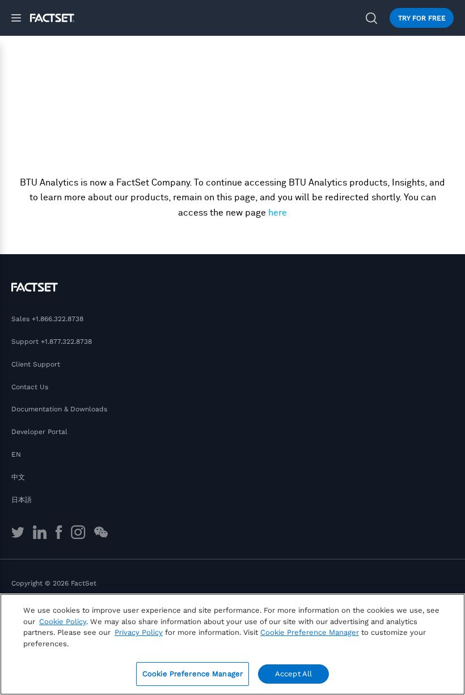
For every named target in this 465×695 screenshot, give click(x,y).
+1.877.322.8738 (66, 342)
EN (16, 454)
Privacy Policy (139, 632)
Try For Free (422, 18)
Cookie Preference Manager (192, 673)
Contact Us (29, 387)
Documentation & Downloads (59, 409)
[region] (232, 644)
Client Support (35, 364)
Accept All (293, 673)
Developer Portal (39, 432)
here (277, 212)
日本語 (21, 500)
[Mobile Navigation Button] (20, 18)
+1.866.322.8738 (57, 319)
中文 (18, 477)
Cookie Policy (62, 621)
